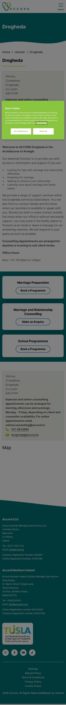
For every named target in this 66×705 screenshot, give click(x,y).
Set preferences (21, 131)
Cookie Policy (41, 123)
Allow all (43, 131)
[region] (33, 120)
